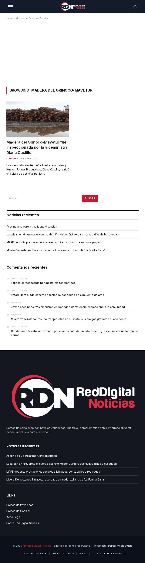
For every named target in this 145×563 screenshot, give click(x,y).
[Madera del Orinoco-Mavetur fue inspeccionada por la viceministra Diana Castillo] (37, 119)
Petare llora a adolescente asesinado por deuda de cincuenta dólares (57, 294)
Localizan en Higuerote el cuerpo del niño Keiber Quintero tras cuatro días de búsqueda (62, 234)
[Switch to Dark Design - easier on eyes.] (135, 6)
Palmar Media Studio (120, 545)
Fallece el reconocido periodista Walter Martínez (43, 282)
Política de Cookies (18, 511)
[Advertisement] (72, 52)
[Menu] (10, 6)
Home (9, 18)
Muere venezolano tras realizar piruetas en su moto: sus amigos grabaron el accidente (68, 319)
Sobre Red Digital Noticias (22, 523)
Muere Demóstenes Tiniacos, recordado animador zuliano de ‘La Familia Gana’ (56, 250)
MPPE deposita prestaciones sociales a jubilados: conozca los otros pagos (53, 242)
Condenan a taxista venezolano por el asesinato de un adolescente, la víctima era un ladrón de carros (74, 333)
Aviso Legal (13, 517)
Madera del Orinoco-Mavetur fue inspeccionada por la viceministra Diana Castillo (37, 147)
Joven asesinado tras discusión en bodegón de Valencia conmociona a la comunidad (68, 307)
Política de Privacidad (19, 504)
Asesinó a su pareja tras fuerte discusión (32, 226)
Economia (12, 158)
